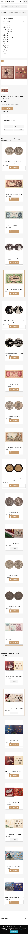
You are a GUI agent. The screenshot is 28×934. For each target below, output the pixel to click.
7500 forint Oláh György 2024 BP (14, 258)
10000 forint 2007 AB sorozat (14, 638)
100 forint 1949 (14, 385)
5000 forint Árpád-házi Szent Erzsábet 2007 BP (14, 321)
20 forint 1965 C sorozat (14, 226)
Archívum (5, 54)
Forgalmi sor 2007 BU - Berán (14, 834)
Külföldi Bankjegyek (8, 36)
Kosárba (7, 108)
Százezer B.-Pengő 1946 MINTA (14, 194)
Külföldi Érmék (7, 28)
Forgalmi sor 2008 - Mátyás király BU (14, 771)
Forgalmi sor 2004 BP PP (14, 740)
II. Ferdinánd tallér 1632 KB (14, 512)
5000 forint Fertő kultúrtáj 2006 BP (14, 353)
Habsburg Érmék (7, 30)
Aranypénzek (6, 22)
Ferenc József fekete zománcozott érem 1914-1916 (14, 479)
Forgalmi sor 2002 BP (14, 544)
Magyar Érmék (7, 26)
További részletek (21, 929)
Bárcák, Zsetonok (7, 40)
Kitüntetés (6, 42)
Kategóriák (8, 18)
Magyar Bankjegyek (8, 34)
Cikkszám (6, 120)
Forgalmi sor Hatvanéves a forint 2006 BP (14, 708)
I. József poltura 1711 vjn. (14, 606)
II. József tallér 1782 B (14, 575)
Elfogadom (14, 931)
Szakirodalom (6, 48)
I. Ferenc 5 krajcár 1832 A (14, 416)
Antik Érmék (6, 24)
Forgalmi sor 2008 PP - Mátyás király (14, 676)
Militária (5, 44)
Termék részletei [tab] (8, 117)
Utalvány (5, 52)
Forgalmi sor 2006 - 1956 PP (14, 866)
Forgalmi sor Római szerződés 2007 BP (14, 897)
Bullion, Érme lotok (8, 38)
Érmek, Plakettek (7, 32)
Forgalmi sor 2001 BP (14, 802)
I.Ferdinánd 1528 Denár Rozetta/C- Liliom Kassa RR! (14, 162)
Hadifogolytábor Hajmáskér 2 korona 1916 (14, 289)
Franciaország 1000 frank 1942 (14, 447)
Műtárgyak (6, 50)
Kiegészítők (6, 46)
